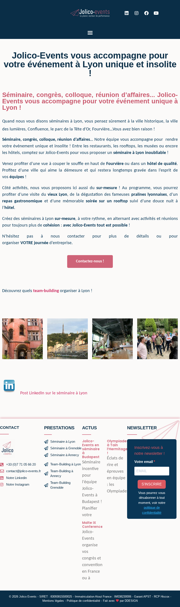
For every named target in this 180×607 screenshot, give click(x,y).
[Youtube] (156, 13)
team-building (46, 291)
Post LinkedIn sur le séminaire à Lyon (53, 393)
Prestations (59, 427)
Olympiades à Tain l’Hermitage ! (117, 447)
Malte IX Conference (92, 524)
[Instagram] (136, 13)
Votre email (144, 462)
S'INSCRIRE (152, 484)
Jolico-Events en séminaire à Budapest (91, 449)
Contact (9, 427)
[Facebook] (146, 13)
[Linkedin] (126, 13)
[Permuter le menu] (90, 32)
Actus (89, 427)
